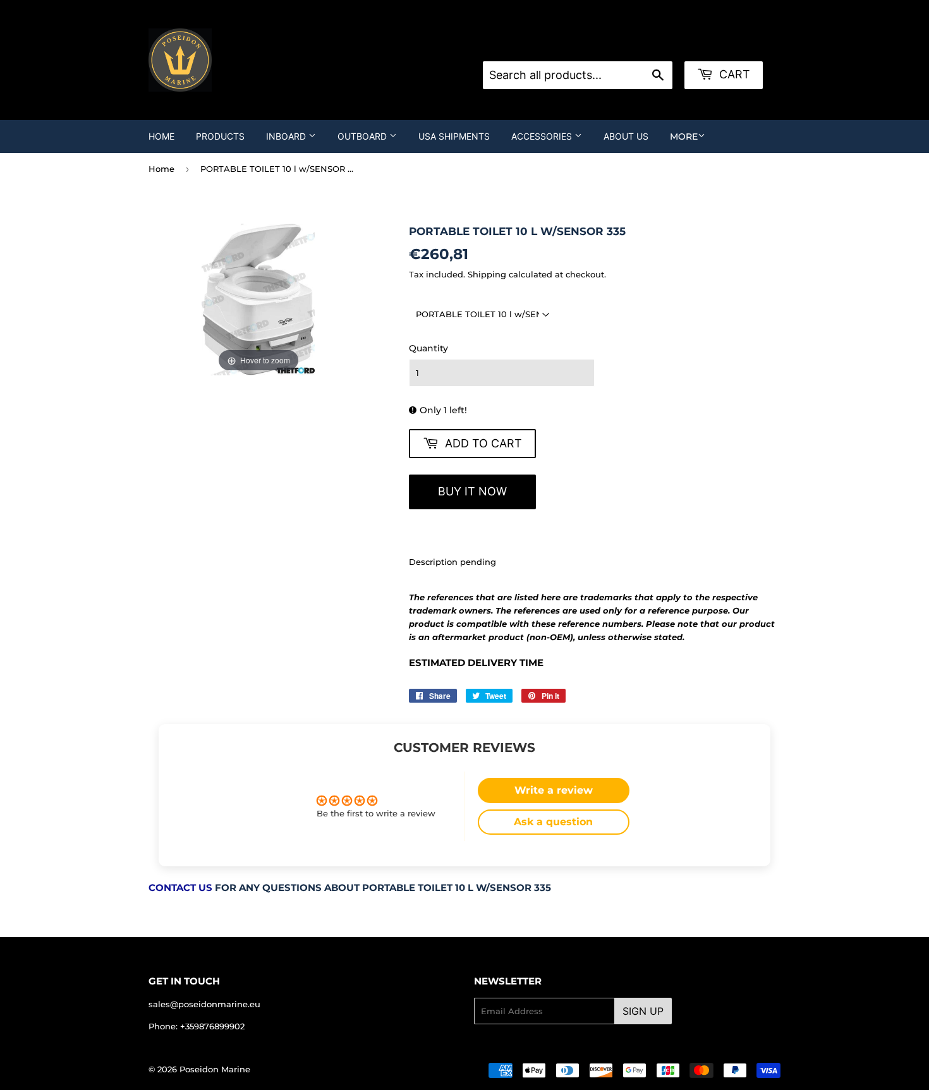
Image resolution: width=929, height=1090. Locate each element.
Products (220, 136)
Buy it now (472, 491)
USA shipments (454, 136)
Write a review (553, 790)
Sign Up (643, 1011)
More (684, 136)
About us (626, 136)
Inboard (287, 136)
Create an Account (649, 45)
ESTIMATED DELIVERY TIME (476, 663)
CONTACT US (180, 887)
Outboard (363, 136)
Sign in (584, 45)
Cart (733, 74)
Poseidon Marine (214, 1069)
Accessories (542, 136)
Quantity (428, 348)
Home (161, 136)
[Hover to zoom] (258, 299)
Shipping (487, 274)
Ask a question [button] (553, 822)
